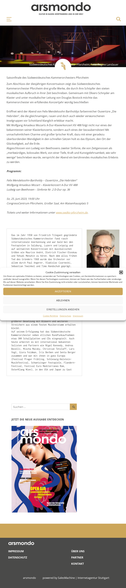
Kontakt (77, 564)
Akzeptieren (63, 291)
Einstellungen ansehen (63, 309)
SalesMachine (66, 578)
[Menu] (7, 19)
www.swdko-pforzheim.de (72, 212)
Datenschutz (65, 315)
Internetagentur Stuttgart (93, 578)
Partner (77, 557)
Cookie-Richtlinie (50, 315)
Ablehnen (63, 300)
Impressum (78, 315)
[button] (121, 272)
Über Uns (77, 551)
